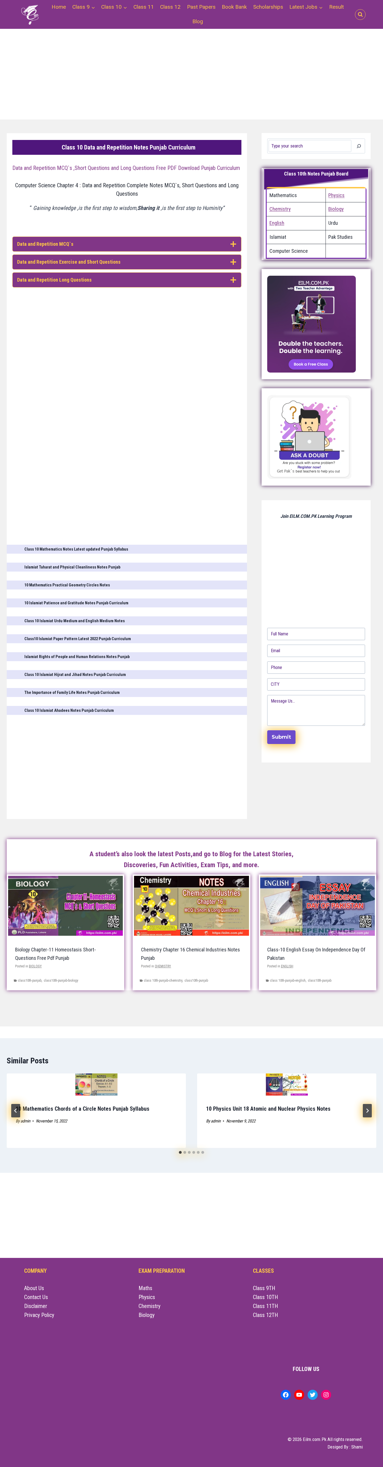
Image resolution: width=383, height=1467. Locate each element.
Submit (281, 737)
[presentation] (96, 1084)
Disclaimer (35, 1306)
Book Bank (234, 7)
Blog (197, 21)
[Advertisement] (178, 77)
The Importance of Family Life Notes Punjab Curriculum (72, 692)
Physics (336, 195)
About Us (34, 1288)
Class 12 (170, 7)
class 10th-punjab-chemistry (163, 980)
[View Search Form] (360, 14)
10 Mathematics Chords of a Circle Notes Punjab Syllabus (82, 1108)
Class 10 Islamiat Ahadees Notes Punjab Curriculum (69, 710)
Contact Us (36, 1297)
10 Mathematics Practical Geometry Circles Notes (67, 585)
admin (25, 1121)
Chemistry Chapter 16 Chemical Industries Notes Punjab (190, 954)
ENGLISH (287, 966)
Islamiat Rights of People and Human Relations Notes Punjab (77, 656)
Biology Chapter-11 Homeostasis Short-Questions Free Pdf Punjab (55, 954)
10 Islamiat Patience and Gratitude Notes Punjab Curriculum (76, 603)
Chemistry (280, 209)
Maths (145, 1288)
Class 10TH (265, 1297)
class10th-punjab (29, 980)
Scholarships (268, 7)
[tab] (180, 1152)
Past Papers (201, 7)
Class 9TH (264, 1288)
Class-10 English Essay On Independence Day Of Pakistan (316, 954)
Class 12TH (265, 1315)
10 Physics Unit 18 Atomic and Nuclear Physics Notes (268, 1108)
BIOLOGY (35, 966)
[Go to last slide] (15, 1110)
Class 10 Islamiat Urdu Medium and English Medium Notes (74, 621)
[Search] (359, 146)
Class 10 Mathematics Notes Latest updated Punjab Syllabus (76, 549)
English (276, 223)
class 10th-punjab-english (288, 980)
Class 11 (143, 7)
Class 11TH (265, 1306)
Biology (336, 209)
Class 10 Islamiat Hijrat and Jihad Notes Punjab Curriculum (75, 674)
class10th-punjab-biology (61, 980)
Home (59, 7)
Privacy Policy (39, 1315)
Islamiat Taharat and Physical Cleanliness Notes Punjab (72, 567)
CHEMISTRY (163, 966)
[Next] (367, 1110)
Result (336, 7)
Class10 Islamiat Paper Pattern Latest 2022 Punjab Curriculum (77, 639)
